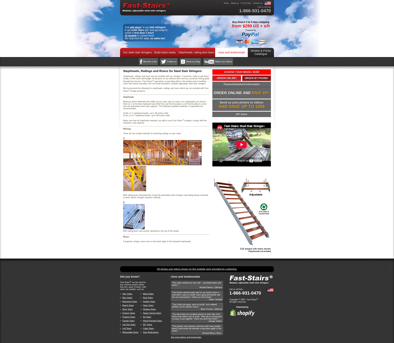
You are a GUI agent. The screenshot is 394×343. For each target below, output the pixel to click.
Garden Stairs (149, 301)
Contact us (258, 3)
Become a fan (150, 61)
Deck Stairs (127, 309)
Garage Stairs (128, 321)
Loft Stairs (127, 328)
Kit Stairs (147, 317)
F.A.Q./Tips (246, 3)
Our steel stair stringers (137, 52)
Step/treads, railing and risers (196, 52)
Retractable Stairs (130, 332)
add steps (135, 27)
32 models (131, 35)
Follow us (172, 61)
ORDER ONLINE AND (242, 93)
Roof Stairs (148, 298)
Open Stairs (148, 305)
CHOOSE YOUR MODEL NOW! (241, 72)
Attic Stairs (127, 294)
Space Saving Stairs (152, 313)
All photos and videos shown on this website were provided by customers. (197, 269)
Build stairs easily (165, 52)
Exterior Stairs (128, 313)
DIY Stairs (241, 114)
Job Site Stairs (129, 324)
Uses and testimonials (231, 52)
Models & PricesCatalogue (261, 52)
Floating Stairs (128, 317)
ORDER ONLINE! (227, 78)
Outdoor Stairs (149, 309)
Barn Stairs (127, 298)
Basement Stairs (129, 301)
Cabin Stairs (148, 328)
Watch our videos (223, 61)
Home (226, 3)
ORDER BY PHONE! (256, 78)
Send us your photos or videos (242, 105)
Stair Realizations (151, 332)
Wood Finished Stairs (152, 321)
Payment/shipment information (242, 84)
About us (235, 3)
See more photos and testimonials (186, 337)
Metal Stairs (148, 294)
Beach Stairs (128, 305)
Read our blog (193, 61)
